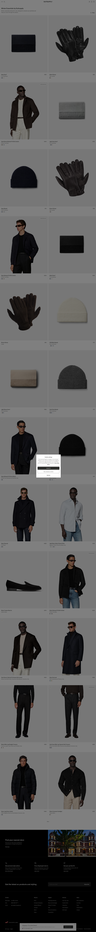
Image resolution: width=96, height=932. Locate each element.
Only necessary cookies (48, 471)
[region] (48, 466)
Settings (48, 475)
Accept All (48, 468)
